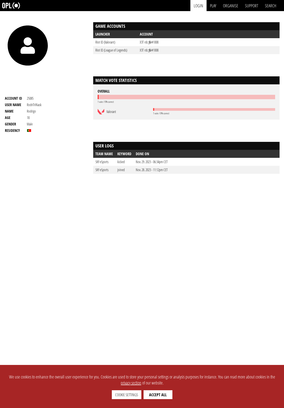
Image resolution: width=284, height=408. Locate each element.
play (213, 5)
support (251, 5)
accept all (158, 394)
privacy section (131, 383)
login (198, 5)
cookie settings (126, 394)
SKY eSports (101, 161)
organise (230, 5)
